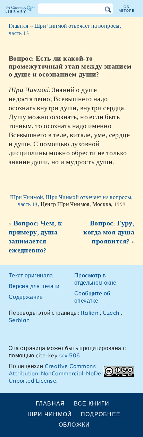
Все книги (92, 403)
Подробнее (101, 414)
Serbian (19, 319)
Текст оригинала (31, 275)
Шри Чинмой (50, 414)
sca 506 (69, 355)
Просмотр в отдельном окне (95, 279)
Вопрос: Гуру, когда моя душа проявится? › (108, 232)
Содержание (26, 296)
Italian (89, 312)
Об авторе (127, 8)
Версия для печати (34, 286)
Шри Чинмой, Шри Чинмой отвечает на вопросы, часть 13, (71, 201)
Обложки (74, 424)
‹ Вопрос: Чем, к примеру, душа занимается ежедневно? (35, 236)
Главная (18, 25)
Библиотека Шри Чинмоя (20, 15)
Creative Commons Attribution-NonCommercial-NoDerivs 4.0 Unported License (65, 373)
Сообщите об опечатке (92, 297)
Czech (111, 312)
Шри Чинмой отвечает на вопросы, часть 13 (65, 29)
